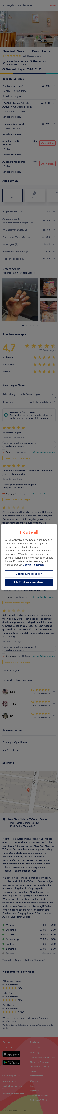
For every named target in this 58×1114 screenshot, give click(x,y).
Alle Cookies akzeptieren (29, 582)
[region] (29, 557)
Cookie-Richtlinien (33, 565)
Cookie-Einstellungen (29, 574)
